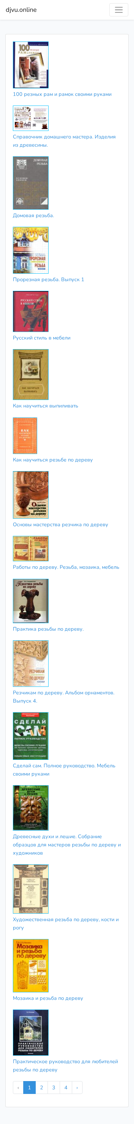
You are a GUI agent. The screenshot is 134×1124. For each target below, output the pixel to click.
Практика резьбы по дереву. (48, 628)
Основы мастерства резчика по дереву (60, 524)
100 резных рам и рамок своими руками (62, 94)
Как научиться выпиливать (45, 405)
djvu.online (21, 9)
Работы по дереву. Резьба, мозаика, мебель (66, 567)
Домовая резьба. (33, 215)
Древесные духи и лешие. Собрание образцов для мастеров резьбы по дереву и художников (67, 844)
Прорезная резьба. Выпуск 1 (48, 279)
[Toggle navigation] (118, 9)
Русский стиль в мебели (41, 337)
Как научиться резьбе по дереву (53, 459)
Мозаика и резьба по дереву (48, 998)
